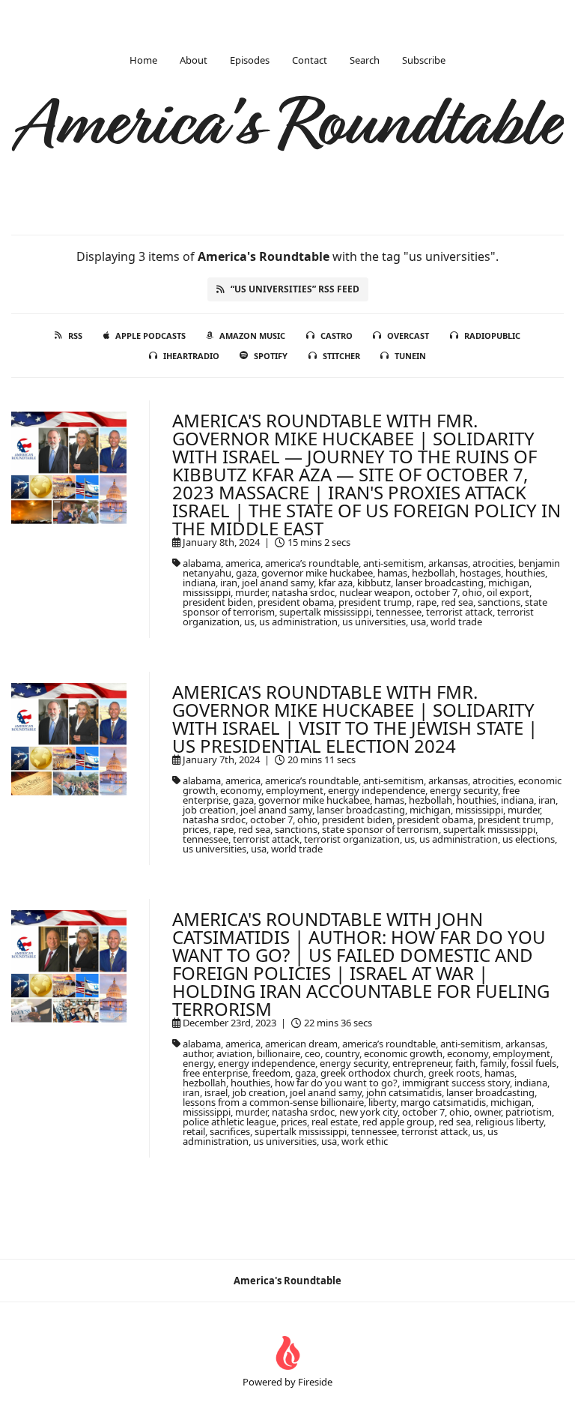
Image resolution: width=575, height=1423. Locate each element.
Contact (309, 60)
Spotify (271, 355)
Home (143, 60)
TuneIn (410, 355)
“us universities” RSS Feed (295, 289)
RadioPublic (492, 335)
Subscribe (423, 60)
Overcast (408, 335)
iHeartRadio (191, 355)
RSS (75, 335)
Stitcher (341, 355)
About (193, 60)
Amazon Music (252, 335)
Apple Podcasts (150, 335)
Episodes (250, 60)
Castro (336, 335)
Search (365, 60)
